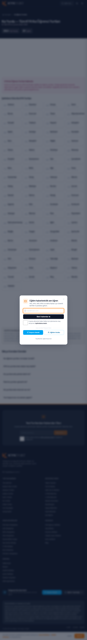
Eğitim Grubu (55, 332)
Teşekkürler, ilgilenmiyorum (43, 339)
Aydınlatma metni (41, 323)
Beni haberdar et (43, 316)
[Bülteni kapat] (63, 299)
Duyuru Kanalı (34, 332)
